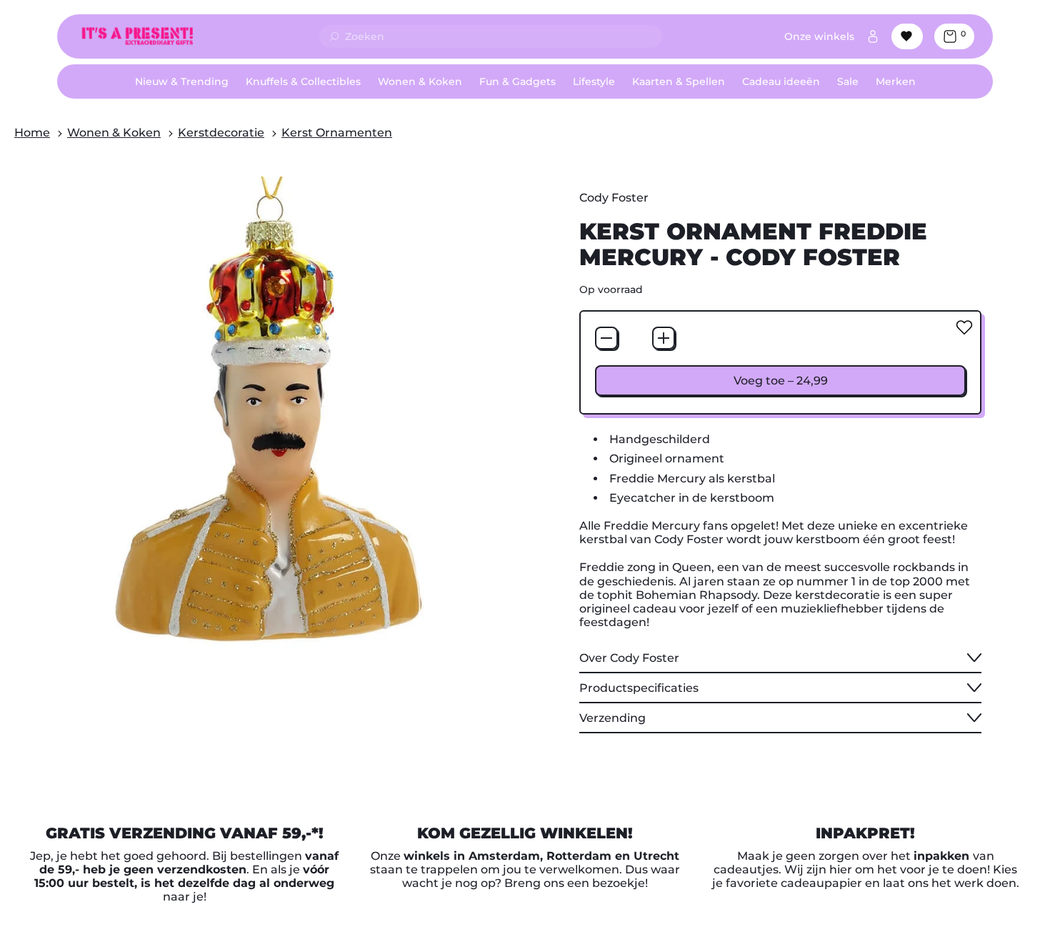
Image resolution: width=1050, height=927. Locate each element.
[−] (606, 338)
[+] (663, 338)
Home (32, 132)
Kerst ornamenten (336, 132)
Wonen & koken (114, 132)
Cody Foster (614, 197)
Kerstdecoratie (221, 132)
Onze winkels (819, 36)
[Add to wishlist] (964, 327)
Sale (848, 81)
